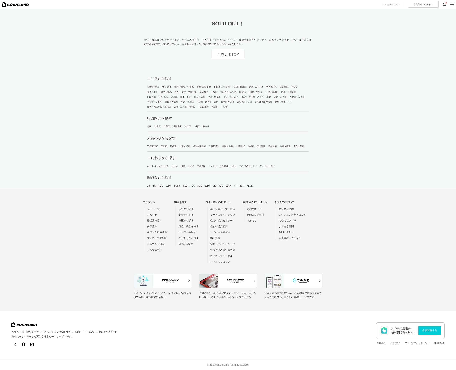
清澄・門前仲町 (189, 92)
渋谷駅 (173, 146)
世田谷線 (151, 97)
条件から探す (186, 208)
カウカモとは (286, 208)
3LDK (228, 186)
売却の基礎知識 (255, 214)
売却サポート (254, 208)
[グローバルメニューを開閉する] (452, 4)
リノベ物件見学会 (220, 232)
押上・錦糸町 (214, 97)
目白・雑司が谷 (231, 97)
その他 (224, 107)
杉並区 (206, 126)
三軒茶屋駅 (152, 146)
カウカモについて (391, 4)
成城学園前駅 (199, 146)
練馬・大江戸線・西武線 (159, 107)
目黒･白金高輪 (204, 87)
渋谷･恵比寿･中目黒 (184, 87)
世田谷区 (177, 126)
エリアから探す (187, 232)
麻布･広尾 (167, 87)
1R (148, 186)
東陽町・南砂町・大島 (207, 102)
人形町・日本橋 (297, 97)
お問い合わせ (286, 232)
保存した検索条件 (157, 232)
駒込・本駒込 (187, 102)
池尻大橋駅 (184, 146)
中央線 (214, 92)
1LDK (168, 186)
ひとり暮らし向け (228, 166)
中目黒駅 (240, 146)
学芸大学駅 (285, 146)
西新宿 (242, 92)
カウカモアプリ (287, 220)
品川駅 (164, 146)
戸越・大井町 (271, 92)
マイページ (153, 208)
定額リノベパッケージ (222, 244)
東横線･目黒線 (240, 87)
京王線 (174, 97)
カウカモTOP (228, 54)
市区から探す (186, 220)
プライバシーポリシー (417, 343)
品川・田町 (152, 92)
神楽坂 (294, 87)
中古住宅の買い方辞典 (222, 249)
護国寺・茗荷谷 (256, 97)
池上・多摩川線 (288, 92)
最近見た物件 (154, 220)
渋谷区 (187, 126)
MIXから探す (186, 244)
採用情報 (439, 343)
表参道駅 (272, 146)
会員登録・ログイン (290, 238)
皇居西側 (204, 92)
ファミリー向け (267, 166)
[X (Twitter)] (15, 344)
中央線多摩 (203, 107)
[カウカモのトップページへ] (15, 4)
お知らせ (152, 214)
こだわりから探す (189, 238)
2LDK (207, 186)
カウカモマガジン (220, 261)
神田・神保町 (171, 102)
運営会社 (381, 343)
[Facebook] (23, 344)
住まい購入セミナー (221, 220)
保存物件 (152, 226)
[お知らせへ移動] (444, 4)
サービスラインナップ (222, 214)
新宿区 (157, 126)
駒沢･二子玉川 (256, 87)
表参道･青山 (153, 87)
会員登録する (429, 330)
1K (154, 186)
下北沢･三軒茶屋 (222, 87)
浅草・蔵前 (199, 97)
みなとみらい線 (244, 102)
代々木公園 (271, 87)
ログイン (423, 4)
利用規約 (395, 343)
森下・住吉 (185, 97)
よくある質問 (286, 226)
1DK (160, 186)
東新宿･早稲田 (256, 92)
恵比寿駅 (261, 146)
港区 (149, 126)
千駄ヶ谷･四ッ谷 (228, 92)
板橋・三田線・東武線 (184, 107)
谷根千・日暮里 (154, 102)
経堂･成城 (163, 97)
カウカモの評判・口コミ (292, 214)
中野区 (197, 126)
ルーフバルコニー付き (158, 166)
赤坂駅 (251, 146)
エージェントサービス (222, 208)
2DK (199, 186)
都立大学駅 (227, 146)
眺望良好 (201, 166)
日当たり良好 (187, 166)
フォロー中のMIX (157, 238)
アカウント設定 (156, 244)
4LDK (250, 186)
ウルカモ (252, 220)
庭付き (175, 166)
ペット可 (212, 166)
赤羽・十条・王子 (283, 102)
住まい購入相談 (219, 226)
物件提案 (215, 238)
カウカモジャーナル (221, 255)
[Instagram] (32, 344)
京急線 (215, 107)
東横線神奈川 (227, 102)
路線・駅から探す (189, 226)
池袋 (244, 97)
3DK (221, 186)
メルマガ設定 (154, 249)
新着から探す (186, 214)
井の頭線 (284, 87)
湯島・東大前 (280, 97)
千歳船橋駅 (214, 146)
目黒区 (167, 126)
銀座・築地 (166, 92)
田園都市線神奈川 (263, 102)
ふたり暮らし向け (248, 166)
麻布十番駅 (298, 146)
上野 (268, 97)
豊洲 (176, 92)
